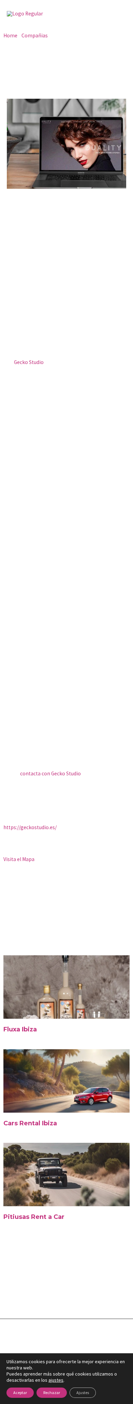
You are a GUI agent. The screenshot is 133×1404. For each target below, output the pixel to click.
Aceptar (20, 1392)
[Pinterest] (71, 1293)
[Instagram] (41, 1293)
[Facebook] (10, 1293)
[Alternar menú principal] (119, 13)
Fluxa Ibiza (20, 1029)
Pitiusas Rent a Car (33, 1217)
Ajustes (82, 1392)
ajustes (55, 1380)
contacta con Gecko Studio (50, 773)
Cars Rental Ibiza (30, 1123)
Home (10, 35)
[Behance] (87, 1293)
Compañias (34, 35)
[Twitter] (25, 1293)
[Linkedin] (56, 1293)
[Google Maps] (102, 1293)
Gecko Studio (29, 362)
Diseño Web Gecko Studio (66, 1347)
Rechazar (51, 1392)
